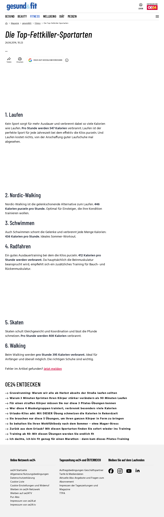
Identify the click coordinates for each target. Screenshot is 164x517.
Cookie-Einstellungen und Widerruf (29, 486)
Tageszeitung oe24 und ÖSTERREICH (80, 460)
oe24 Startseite (18, 470)
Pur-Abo (14, 497)
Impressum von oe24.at (23, 501)
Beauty (22, 16)
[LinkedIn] (137, 471)
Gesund (9, 16)
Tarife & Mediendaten (71, 474)
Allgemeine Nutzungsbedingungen (29, 474)
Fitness (35, 16)
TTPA (62, 493)
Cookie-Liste (17, 482)
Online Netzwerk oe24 (22, 460)
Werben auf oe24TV (21, 493)
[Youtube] (128, 471)
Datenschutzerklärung (22, 478)
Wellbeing (49, 16)
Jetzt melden (53, 369)
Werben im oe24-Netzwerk (25, 489)
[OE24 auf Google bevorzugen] (67, 60)
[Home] (6, 23)
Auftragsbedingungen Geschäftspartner (81, 470)
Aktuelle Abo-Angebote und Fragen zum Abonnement (81, 480)
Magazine (15, 23)
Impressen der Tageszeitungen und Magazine (78, 488)
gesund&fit (27, 23)
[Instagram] (120, 471)
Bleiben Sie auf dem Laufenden (126, 460)
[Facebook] (111, 471)
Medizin (72, 16)
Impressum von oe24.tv (23, 505)
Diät (62, 16)
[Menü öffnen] (157, 16)
